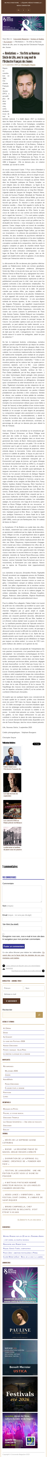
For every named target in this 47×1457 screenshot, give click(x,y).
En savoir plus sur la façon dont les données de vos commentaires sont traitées (23, 955)
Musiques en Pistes (10, 1109)
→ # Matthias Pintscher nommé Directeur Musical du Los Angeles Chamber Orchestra (22, 1185)
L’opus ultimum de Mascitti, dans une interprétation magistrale (23, 967)
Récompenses (8, 1066)
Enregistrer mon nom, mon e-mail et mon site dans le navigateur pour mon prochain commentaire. (23, 937)
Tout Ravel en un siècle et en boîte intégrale (26, 971)
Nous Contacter (23, 5)
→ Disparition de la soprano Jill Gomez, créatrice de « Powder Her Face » (22, 1161)
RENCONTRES (6, 1227)
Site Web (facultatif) (10, 924)
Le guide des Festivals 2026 (14, 1041)
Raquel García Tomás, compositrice (17, 1248)
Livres (5, 1096)
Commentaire (8, 883)
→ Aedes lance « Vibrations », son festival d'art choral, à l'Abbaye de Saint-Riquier (23, 1197)
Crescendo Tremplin (11, 1118)
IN (28, 10)
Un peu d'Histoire (12, 2)
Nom (8, 906)
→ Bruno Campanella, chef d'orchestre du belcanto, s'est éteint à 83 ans (20, 1209)
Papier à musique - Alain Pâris (14, 1050)
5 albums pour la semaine (14, 1088)
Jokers (7, 1075)
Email (17, 915)
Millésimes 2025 (11, 1071)
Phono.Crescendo (12, 1084)
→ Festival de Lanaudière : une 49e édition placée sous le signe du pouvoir (22, 1173)
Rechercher (7, 1010)
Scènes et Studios (37, 39)
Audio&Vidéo (8, 1079)
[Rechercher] (39, 1015)
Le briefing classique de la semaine (16, 1054)
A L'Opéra (7, 1028)
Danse (5, 1033)
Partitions (7, 1092)
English (6, 1130)
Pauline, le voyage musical (13, 1113)
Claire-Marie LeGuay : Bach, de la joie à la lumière (23, 1257)
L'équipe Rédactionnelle (31, 2)
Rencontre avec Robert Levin (14, 1244)
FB (18, 10)
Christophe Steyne (28, 65)
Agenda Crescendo (10, 1046)
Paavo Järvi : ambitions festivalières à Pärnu (20, 1253)
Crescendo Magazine (21, 39)
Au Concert (8, 42)
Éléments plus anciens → (30, 1220)
